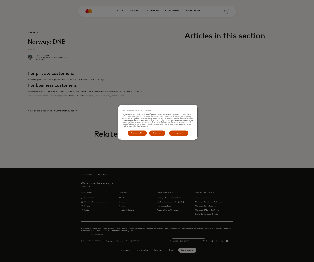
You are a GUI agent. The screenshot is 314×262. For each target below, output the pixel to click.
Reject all (157, 133)
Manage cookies (178, 133)
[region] (158, 122)
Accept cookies (137, 133)
